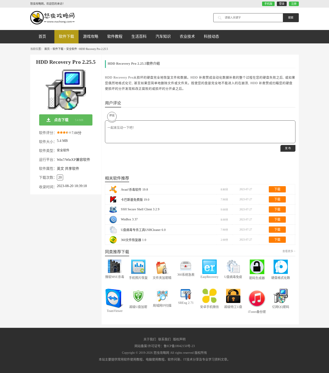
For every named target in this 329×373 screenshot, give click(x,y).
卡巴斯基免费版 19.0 (135, 199)
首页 (42, 36)
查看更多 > (288, 251)
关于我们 (149, 339)
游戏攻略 (90, 36)
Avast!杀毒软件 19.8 (134, 189)
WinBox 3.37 (129, 219)
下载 (277, 189)
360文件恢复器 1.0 (133, 240)
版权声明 (179, 339)
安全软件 (71, 49)
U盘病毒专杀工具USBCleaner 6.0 (143, 230)
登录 (281, 3)
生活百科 (139, 36)
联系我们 (164, 339)
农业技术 (187, 36)
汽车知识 (163, 36)
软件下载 (66, 36)
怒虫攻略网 (161, 352)
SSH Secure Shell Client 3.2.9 (140, 209)
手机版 (268, 3)
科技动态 (211, 36)
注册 (294, 3)
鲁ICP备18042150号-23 (179, 346)
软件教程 (114, 36)
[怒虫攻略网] (52, 17)
